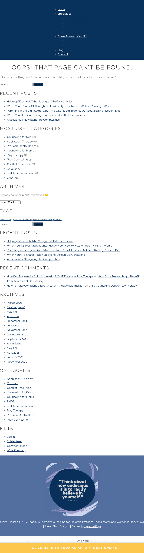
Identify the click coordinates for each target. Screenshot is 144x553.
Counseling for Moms (20, 150)
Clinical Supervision (77, 45)
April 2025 (13, 316)
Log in (11, 436)
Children (12, 168)
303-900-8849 (91, 526)
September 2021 (17, 339)
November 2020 (17, 361)
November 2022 (17, 330)
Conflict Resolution (19, 164)
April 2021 (13, 352)
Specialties (64, 13)
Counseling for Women (79, 18)
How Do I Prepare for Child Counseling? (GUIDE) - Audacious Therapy (50, 276)
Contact (63, 54)
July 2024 (13, 325)
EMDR (11, 177)
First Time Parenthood (21, 173)
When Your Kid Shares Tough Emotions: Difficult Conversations (46, 115)
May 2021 (13, 348)
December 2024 (17, 321)
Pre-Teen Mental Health (21, 146)
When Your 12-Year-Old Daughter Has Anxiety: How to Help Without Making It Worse (59, 106)
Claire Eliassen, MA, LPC (72, 36)
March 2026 (14, 302)
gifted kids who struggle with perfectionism (33, 219)
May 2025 (13, 312)
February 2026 (16, 307)
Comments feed (17, 446)
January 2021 (15, 357)
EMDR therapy (74, 32)
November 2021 (17, 334)
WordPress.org (16, 450)
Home (61, 9)
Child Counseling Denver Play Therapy (113, 285)
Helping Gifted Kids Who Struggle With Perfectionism (40, 101)
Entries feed (14, 441)
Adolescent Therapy (20, 141)
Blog (61, 50)
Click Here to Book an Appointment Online (74, 547)
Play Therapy (15, 155)
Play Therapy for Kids (78, 27)
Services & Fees (74, 40)
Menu (3, 2)
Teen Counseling (17, 159)
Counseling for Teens (78, 23)
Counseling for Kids (19, 137)
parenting (57, 219)
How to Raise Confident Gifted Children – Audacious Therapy (45, 285)
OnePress (83, 540)
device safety (6, 219)
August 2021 (14, 343)
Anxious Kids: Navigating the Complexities (33, 119)
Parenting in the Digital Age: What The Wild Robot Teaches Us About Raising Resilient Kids (63, 110)
